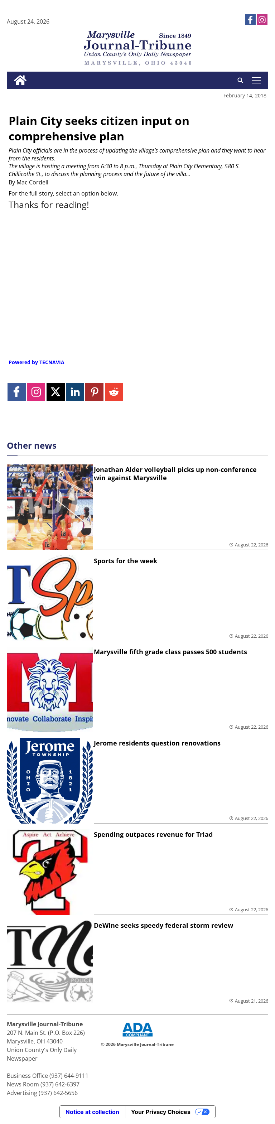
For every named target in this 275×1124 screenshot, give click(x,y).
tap (256, 80)
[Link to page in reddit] (114, 392)
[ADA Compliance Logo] (137, 1037)
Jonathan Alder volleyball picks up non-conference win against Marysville (175, 473)
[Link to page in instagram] (262, 19)
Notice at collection (92, 1111)
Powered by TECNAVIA (36, 362)
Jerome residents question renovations (157, 743)
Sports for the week (125, 560)
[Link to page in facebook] (250, 19)
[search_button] (240, 80)
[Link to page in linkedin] (75, 392)
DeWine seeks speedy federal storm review (163, 925)
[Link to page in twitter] (56, 392)
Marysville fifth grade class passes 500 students (170, 651)
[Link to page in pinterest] (94, 392)
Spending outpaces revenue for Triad (153, 834)
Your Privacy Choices (160, 1111)
